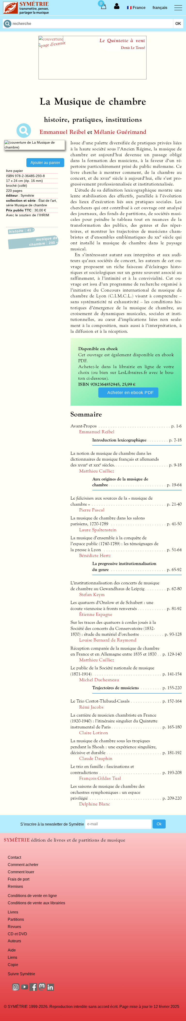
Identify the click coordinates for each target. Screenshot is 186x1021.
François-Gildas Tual (100, 778)
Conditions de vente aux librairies (36, 903)
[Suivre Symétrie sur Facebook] (33, 989)
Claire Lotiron (93, 733)
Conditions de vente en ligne (32, 895)
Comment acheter (23, 864)
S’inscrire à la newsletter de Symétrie (52, 824)
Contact (14, 857)
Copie (13, 964)
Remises (15, 886)
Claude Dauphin (96, 758)
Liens (12, 957)
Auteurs (14, 941)
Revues (14, 926)
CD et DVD (17, 934)
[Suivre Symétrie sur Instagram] (16, 989)
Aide (12, 950)
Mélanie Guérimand (120, 132)
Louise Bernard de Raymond (107, 640)
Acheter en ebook (130, 392)
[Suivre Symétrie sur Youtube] (24, 989)
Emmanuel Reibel (62, 132)
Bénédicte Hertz (95, 555)
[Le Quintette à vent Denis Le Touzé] (93, 78)
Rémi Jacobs (91, 707)
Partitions (16, 919)
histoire (20, 231)
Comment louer (21, 872)
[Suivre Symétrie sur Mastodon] (42, 989)
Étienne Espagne (95, 614)
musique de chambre (43, 241)
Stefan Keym (92, 594)
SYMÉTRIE (17, 840)
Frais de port (18, 879)
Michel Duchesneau (99, 680)
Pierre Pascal (91, 510)
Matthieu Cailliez (96, 471)
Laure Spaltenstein (98, 530)
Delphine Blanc (94, 804)
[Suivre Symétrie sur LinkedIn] (50, 989)
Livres (13, 912)
